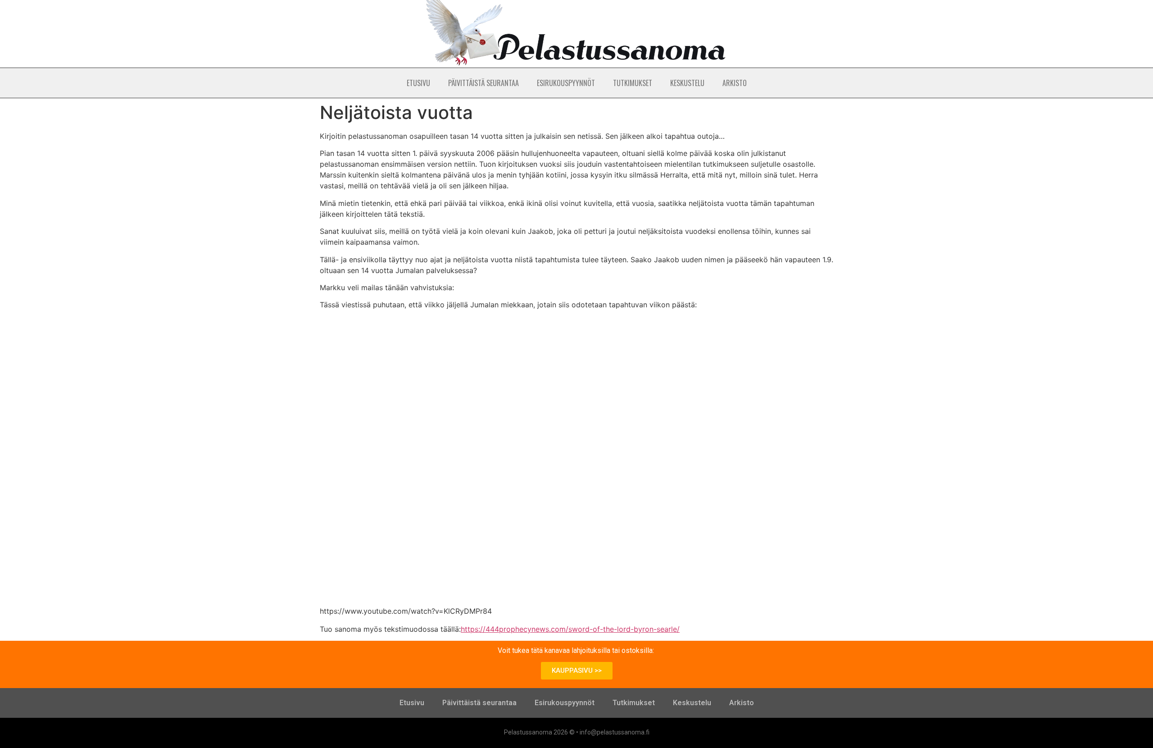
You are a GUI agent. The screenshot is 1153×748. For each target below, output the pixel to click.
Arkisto (734, 83)
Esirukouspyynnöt (566, 83)
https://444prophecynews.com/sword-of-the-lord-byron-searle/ (570, 629)
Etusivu (418, 83)
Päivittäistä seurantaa (483, 83)
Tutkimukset (632, 83)
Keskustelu (687, 83)
